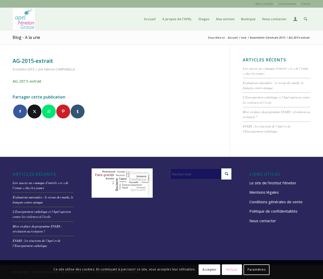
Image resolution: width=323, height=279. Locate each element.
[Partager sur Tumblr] (78, 111)
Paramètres (257, 269)
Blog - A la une (26, 37)
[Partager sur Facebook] (20, 111)
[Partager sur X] (34, 111)
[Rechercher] (305, 19)
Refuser (232, 269)
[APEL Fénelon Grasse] (24, 19)
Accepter (209, 269)
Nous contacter (262, 220)
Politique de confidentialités (273, 211)
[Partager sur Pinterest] (63, 111)
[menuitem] (264, 4)
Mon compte (264, 4)
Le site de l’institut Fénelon (272, 182)
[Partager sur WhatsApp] (49, 111)
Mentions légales (264, 192)
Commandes (287, 4)
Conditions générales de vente (276, 201)
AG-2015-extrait (27, 81)
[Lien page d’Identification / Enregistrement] (295, 19)
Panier (305, 4)
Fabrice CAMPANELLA (59, 69)
